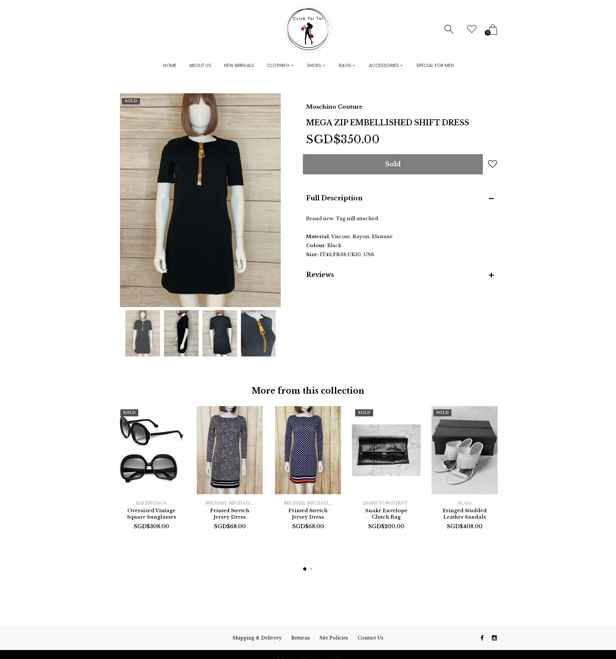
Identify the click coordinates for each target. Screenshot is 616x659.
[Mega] (143, 333)
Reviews (320, 275)
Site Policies (334, 638)
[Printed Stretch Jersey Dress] (229, 450)
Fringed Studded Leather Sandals (465, 513)
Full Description (334, 198)
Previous (128, 200)
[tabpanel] (151, 475)
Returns (300, 638)
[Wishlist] (472, 29)
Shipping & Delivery (257, 638)
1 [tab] (304, 569)
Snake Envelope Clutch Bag (386, 513)
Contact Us (370, 638)
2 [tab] (311, 569)
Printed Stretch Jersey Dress (229, 513)
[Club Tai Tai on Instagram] (494, 638)
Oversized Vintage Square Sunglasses (151, 513)
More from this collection (308, 391)
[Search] (450, 29)
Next (272, 200)
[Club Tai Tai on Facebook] (482, 638)
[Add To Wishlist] (492, 163)
